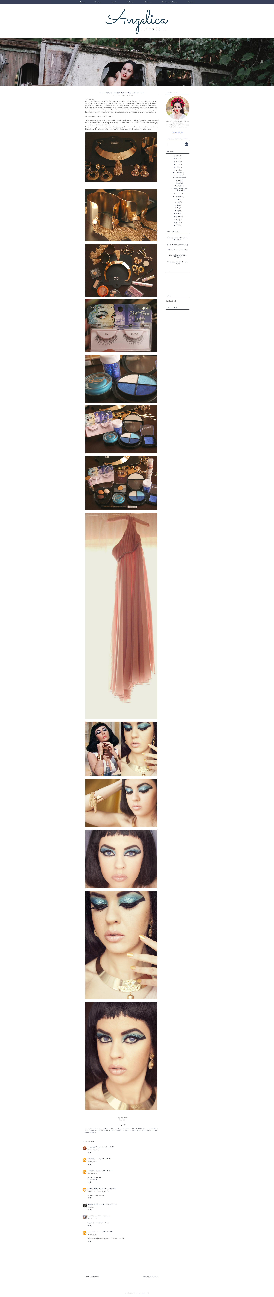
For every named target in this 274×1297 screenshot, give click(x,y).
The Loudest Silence (170, 2)
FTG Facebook (92, 1179)
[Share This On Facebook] (119, 1125)
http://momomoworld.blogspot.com (98, 1223)
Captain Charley (93, 1188)
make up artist (91, 1132)
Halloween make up (140, 1130)
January (178, 216)
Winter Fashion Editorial (177, 250)
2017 (177, 162)
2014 (177, 170)
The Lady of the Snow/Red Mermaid (177, 239)
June (178, 205)
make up (153, 1130)
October (179, 194)
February (179, 214)
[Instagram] (176, 132)
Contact (191, 2)
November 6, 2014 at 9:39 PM (101, 1216)
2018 (178, 159)
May (178, 208)
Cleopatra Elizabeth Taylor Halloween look (179, 189)
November (178, 175)
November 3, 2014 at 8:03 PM (103, 1171)
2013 (177, 220)
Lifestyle (130, 2)
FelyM (90, 1159)
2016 (177, 164)
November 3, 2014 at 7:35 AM (102, 1159)
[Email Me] (179, 132)
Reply (89, 1153)
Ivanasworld (91, 1147)
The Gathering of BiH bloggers (177, 256)
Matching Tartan (179, 186)
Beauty (114, 2)
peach (89, 1216)
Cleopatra (96, 1128)
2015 (177, 167)
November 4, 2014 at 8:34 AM (107, 1188)
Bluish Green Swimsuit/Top (177, 245)
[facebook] (173, 132)
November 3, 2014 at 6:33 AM (105, 1147)
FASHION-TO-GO (94, 1177)
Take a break (179, 183)
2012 (177, 223)
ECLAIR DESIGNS (142, 1293)
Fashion (98, 2)
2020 (178, 156)
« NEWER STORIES (91, 1277)
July (178, 202)
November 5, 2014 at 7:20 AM (108, 1204)
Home (82, 2)
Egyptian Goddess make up (133, 1128)
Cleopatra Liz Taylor (111, 1128)
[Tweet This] (122, 1125)
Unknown (91, 1171)
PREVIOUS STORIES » (151, 1277)
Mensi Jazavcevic (93, 1204)
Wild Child (179, 180)
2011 (178, 226)
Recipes (148, 2)
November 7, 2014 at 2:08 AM (103, 1232)
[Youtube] (181, 132)
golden (107, 1130)
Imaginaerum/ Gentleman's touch (177, 263)
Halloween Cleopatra (121, 1130)
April (178, 211)
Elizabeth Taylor (95, 1130)
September (178, 197)
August (179, 199)
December (178, 173)
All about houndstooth (179, 178)
